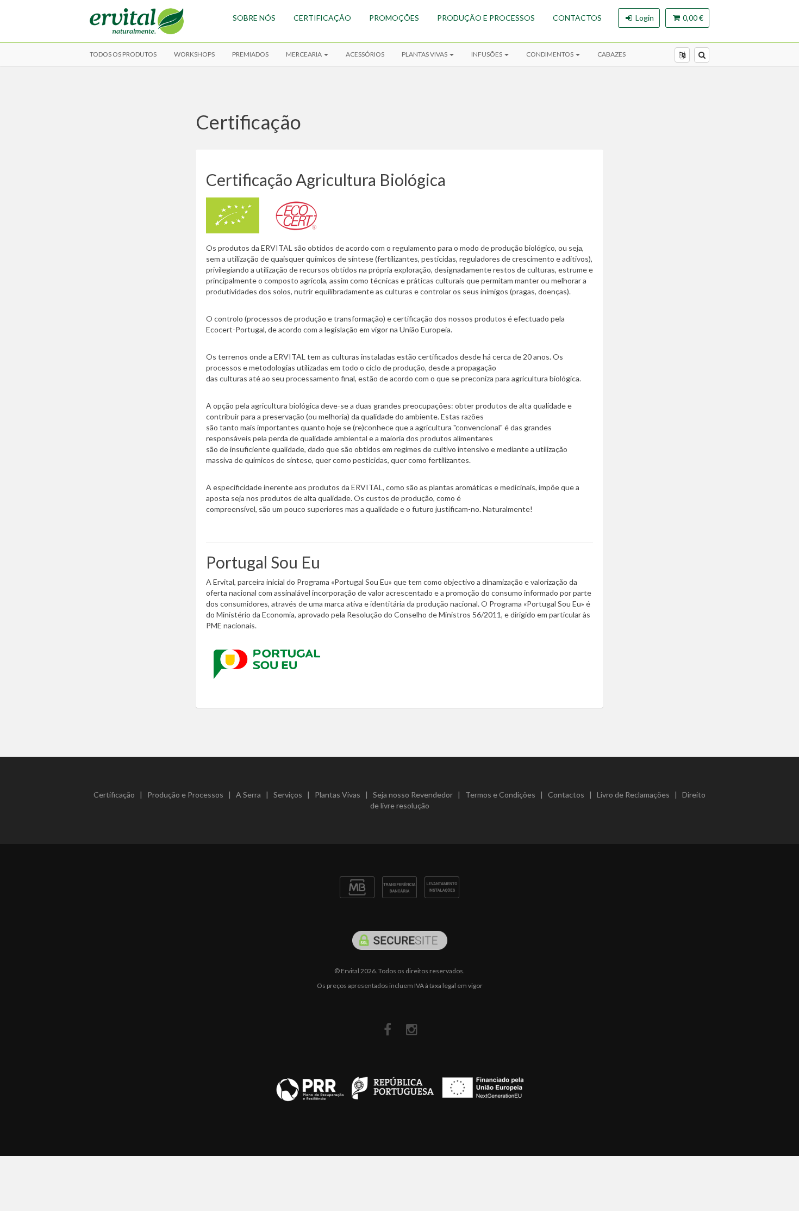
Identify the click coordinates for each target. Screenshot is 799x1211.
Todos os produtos (123, 54)
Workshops (194, 54)
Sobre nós (254, 17)
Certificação (322, 17)
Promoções (394, 17)
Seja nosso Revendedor (413, 794)
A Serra (248, 794)
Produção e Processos (486, 17)
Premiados (250, 54)
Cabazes (611, 54)
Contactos (577, 17)
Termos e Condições (500, 794)
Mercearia (304, 54)
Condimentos (550, 54)
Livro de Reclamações (633, 794)
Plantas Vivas (425, 54)
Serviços (287, 794)
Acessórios (365, 54)
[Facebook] (387, 1029)
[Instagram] (411, 1029)
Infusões (487, 54)
